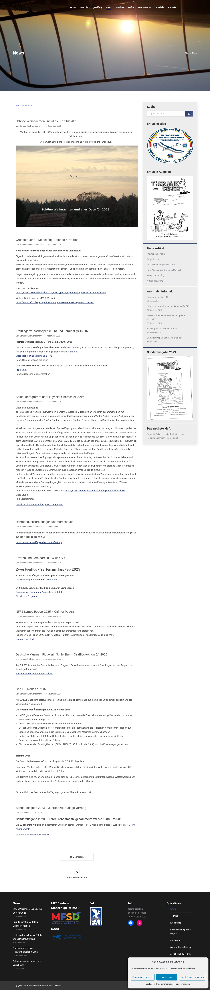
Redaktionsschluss (156, 438)
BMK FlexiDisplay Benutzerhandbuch (164, 337)
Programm (21, 369)
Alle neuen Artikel (24, 105)
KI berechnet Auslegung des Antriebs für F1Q (168, 306)
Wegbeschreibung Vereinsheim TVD (34, 355)
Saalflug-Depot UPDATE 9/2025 (162, 328)
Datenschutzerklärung (170, 984)
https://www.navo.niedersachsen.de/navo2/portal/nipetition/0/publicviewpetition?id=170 (61, 292)
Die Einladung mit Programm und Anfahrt (37, 579)
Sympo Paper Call (25, 639)
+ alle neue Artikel (155, 281)
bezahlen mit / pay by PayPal (180, 931)
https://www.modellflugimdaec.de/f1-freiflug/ (39, 542)
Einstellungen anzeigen (192, 977)
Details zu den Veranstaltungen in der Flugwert (39, 504)
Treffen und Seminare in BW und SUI (40, 558)
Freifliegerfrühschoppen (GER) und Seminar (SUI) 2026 (53, 331)
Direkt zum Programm (27, 596)
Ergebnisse (175, 923)
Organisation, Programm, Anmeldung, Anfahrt (39, 592)
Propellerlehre (153, 259)
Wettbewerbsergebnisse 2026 (161, 264)
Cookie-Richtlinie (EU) (180, 954)
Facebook (141, 913)
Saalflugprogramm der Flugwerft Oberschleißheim (50, 397)
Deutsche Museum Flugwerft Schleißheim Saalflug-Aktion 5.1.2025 (61, 654)
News (173, 909)
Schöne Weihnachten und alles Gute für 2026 (46, 121)
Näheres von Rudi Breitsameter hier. (34, 673)
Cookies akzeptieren (142, 977)
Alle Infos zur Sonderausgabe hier (33, 834)
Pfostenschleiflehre (156, 254)
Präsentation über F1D (157, 297)
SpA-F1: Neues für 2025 (32, 689)
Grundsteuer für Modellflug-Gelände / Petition (47, 240)
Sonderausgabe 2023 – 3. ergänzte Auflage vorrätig (51, 808)
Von (29, 126)
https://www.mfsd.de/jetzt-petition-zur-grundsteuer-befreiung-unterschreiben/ (55, 302)
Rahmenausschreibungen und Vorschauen (44, 522)
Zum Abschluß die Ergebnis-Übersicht (164, 270)
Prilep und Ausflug (155, 275)
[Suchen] (189, 114)
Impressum (185, 984)
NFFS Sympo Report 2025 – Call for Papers (45, 611)
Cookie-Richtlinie (153, 984)
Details (73, 351)
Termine (174, 916)
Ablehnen (167, 977)
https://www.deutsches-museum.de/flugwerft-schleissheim (95, 490)
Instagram (141, 916)
